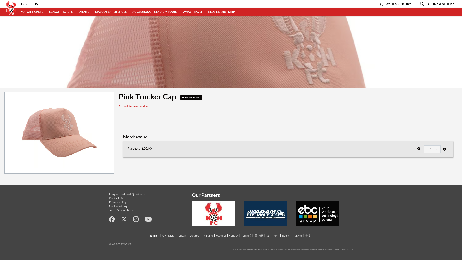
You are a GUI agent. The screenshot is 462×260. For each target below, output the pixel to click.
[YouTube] (148, 219)
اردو (268, 235)
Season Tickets (61, 11)
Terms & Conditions (121, 210)
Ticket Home (30, 4)
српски (233, 235)
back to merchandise (135, 106)
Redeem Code (192, 97)
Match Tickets (32, 11)
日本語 (258, 235)
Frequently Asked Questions (127, 194)
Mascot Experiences (111, 11)
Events (84, 11)
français (182, 235)
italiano (208, 235)
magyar (297, 235)
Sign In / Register (438, 4)
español (221, 235)
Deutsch (195, 235)
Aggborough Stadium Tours (154, 11)
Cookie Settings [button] (118, 206)
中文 (308, 235)
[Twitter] (124, 219)
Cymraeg (168, 235)
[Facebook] (112, 219)
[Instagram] (136, 219)
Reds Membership (221, 11)
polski (286, 235)
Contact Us (116, 198)
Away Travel (192, 11)
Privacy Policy (117, 202)
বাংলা (276, 235)
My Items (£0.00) (397, 4)
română (246, 235)
